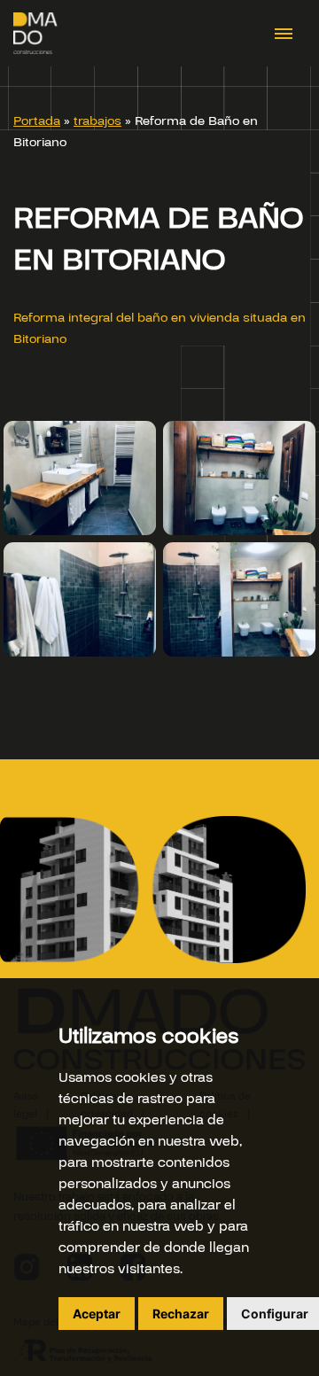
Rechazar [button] (180, 1313)
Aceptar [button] (97, 1313)
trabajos (97, 121)
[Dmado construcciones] (35, 33)
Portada (36, 121)
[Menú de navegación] (286, 33)
